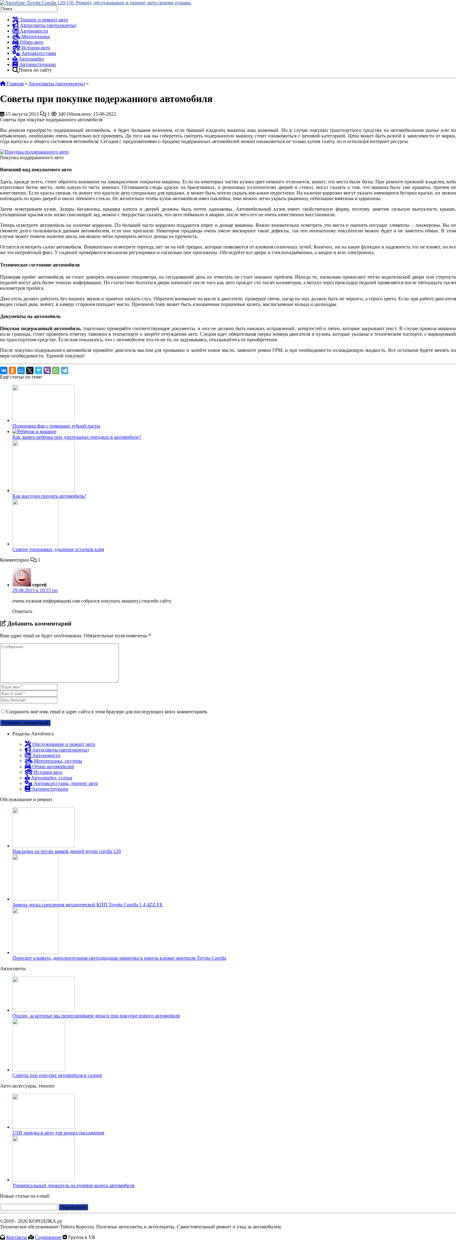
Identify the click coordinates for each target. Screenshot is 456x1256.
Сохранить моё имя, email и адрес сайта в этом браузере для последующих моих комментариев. (107, 711)
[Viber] (47, 370)
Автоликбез (30, 58)
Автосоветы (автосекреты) (47, 25)
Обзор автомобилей (52, 766)
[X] (30, 370)
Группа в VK (82, 1237)
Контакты (16, 1237)
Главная (15, 83)
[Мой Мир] (21, 370)
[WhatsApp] (56, 370)
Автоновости (33, 31)
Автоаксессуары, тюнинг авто (65, 783)
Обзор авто (31, 42)
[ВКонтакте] (3, 370)
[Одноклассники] (12, 370)
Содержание (48, 1237)
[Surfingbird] (38, 370)
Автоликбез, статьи (51, 777)
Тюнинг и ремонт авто (43, 19)
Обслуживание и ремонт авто (63, 744)
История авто (35, 47)
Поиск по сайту (35, 70)
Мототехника (35, 36)
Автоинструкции (37, 64)
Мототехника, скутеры (57, 761)
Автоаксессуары (38, 53)
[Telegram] (64, 370)
